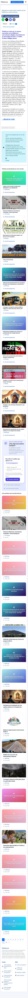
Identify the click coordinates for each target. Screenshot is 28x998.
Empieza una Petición (17, 2)
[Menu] (25, 2)
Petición (5, 24)
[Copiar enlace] (14, 19)
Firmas (13, 24)
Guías (4, 962)
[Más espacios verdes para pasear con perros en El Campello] (14, 231)
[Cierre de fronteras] (14, 255)
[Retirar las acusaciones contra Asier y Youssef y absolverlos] (14, 352)
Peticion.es (4, 2)
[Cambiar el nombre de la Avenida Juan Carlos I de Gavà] (14, 376)
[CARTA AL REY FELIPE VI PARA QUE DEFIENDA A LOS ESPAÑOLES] (14, 182)
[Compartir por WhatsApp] (3, 19)
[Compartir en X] (6, 19)
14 (6, 942)
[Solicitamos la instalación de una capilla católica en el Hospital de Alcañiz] (14, 425)
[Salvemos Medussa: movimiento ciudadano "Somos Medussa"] (14, 207)
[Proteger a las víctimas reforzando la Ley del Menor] (14, 401)
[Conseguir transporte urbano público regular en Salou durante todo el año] (14, 303)
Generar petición (13, 479)
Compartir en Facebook (11, 16)
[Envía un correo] (10, 19)
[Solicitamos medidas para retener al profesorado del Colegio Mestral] (14, 327)
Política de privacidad (8, 27)
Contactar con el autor (9, 127)
